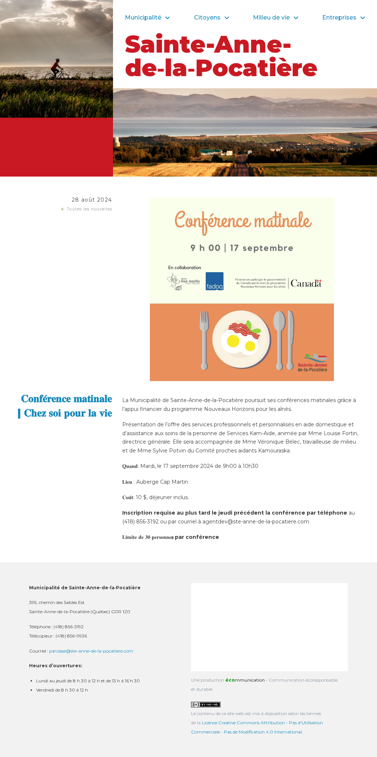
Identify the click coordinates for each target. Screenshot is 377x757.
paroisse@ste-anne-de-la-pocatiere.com (91, 651)
